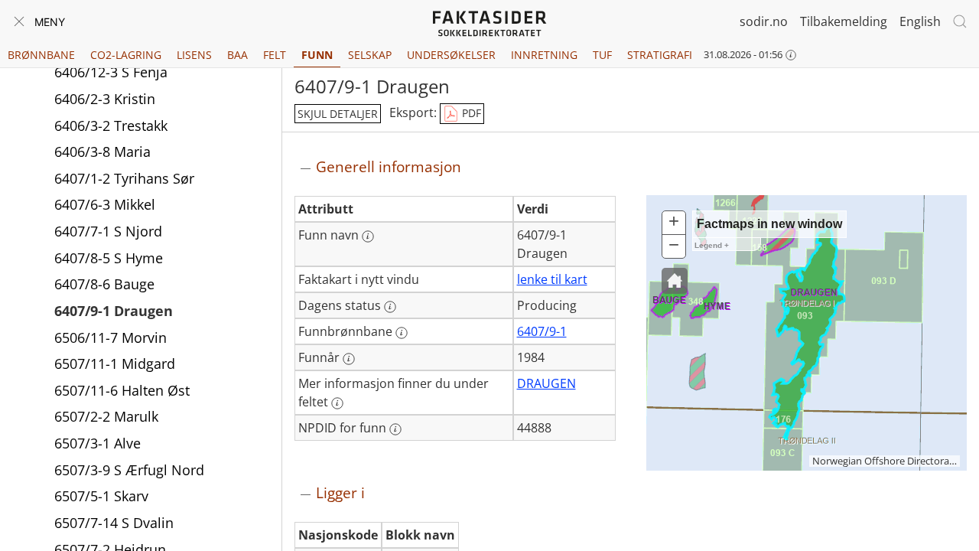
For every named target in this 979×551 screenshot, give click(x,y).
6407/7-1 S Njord (108, 231)
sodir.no (764, 21)
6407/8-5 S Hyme (108, 258)
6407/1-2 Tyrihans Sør (124, 178)
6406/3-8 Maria (102, 151)
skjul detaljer (338, 113)
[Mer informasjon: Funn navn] (368, 236)
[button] (675, 281)
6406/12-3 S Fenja (111, 72)
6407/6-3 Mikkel (104, 204)
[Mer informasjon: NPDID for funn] (395, 429)
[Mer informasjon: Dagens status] (390, 307)
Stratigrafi (659, 54)
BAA (237, 54)
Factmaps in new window (769, 223)
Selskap (370, 54)
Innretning (544, 54)
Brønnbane (41, 54)
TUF (602, 54)
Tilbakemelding (843, 21)
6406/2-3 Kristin (104, 99)
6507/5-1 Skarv (101, 496)
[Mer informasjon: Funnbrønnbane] (401, 333)
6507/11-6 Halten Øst (122, 390)
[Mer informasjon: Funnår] (349, 359)
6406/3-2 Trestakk (111, 125)
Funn (317, 54)
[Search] (960, 21)
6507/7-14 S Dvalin (114, 523)
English (920, 21)
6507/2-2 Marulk (106, 416)
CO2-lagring (125, 54)
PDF (470, 113)
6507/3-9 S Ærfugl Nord (129, 470)
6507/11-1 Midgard (114, 363)
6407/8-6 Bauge (104, 284)
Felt (274, 54)
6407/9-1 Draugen (113, 311)
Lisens (194, 54)
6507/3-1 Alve (97, 443)
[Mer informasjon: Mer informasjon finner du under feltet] (337, 403)
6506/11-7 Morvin (110, 337)
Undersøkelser (451, 54)
